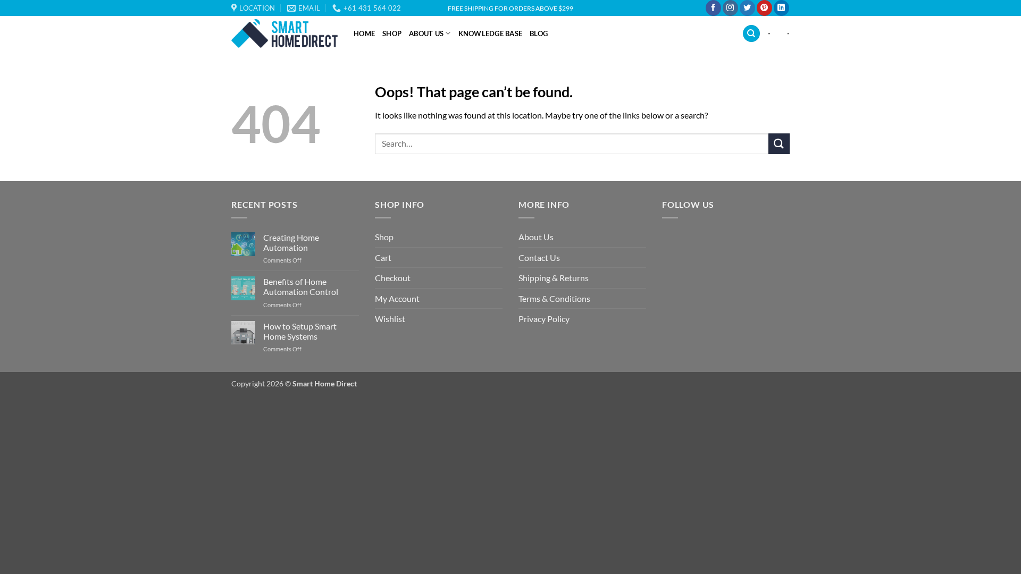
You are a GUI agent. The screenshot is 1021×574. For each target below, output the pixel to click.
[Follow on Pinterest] (764, 8)
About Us (426, 33)
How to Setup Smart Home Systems (300, 331)
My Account (397, 298)
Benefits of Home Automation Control (300, 286)
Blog (539, 33)
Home (364, 33)
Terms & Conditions (554, 298)
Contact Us (539, 257)
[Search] (751, 34)
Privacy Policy (544, 319)
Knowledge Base (490, 33)
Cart (383, 257)
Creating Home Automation (291, 242)
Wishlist (390, 319)
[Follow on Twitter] (747, 8)
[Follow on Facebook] (713, 8)
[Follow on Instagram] (730, 8)
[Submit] (779, 143)
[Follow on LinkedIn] (781, 8)
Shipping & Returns (553, 278)
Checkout (393, 278)
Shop (391, 33)
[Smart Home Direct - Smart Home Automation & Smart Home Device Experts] (284, 33)
